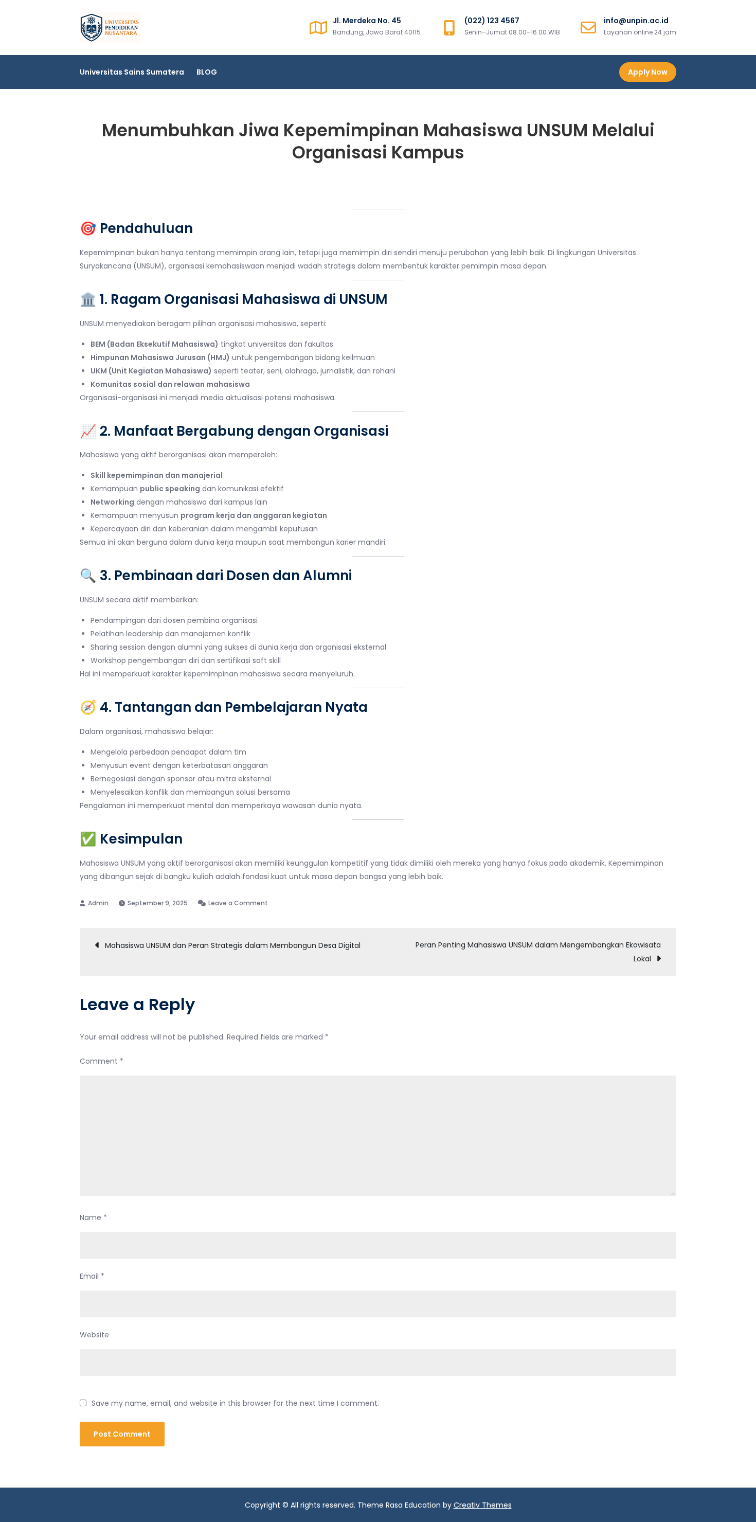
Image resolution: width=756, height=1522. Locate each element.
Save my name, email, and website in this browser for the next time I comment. (235, 1403)
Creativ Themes (483, 1505)
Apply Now (648, 72)
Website (94, 1335)
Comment (101, 1061)
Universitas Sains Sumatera (132, 72)
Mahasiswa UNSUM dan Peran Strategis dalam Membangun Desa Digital (233, 945)
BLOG (206, 72)
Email (92, 1276)
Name (93, 1217)
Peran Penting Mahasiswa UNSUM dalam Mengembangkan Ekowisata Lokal (538, 952)
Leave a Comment (238, 903)
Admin (98, 903)
